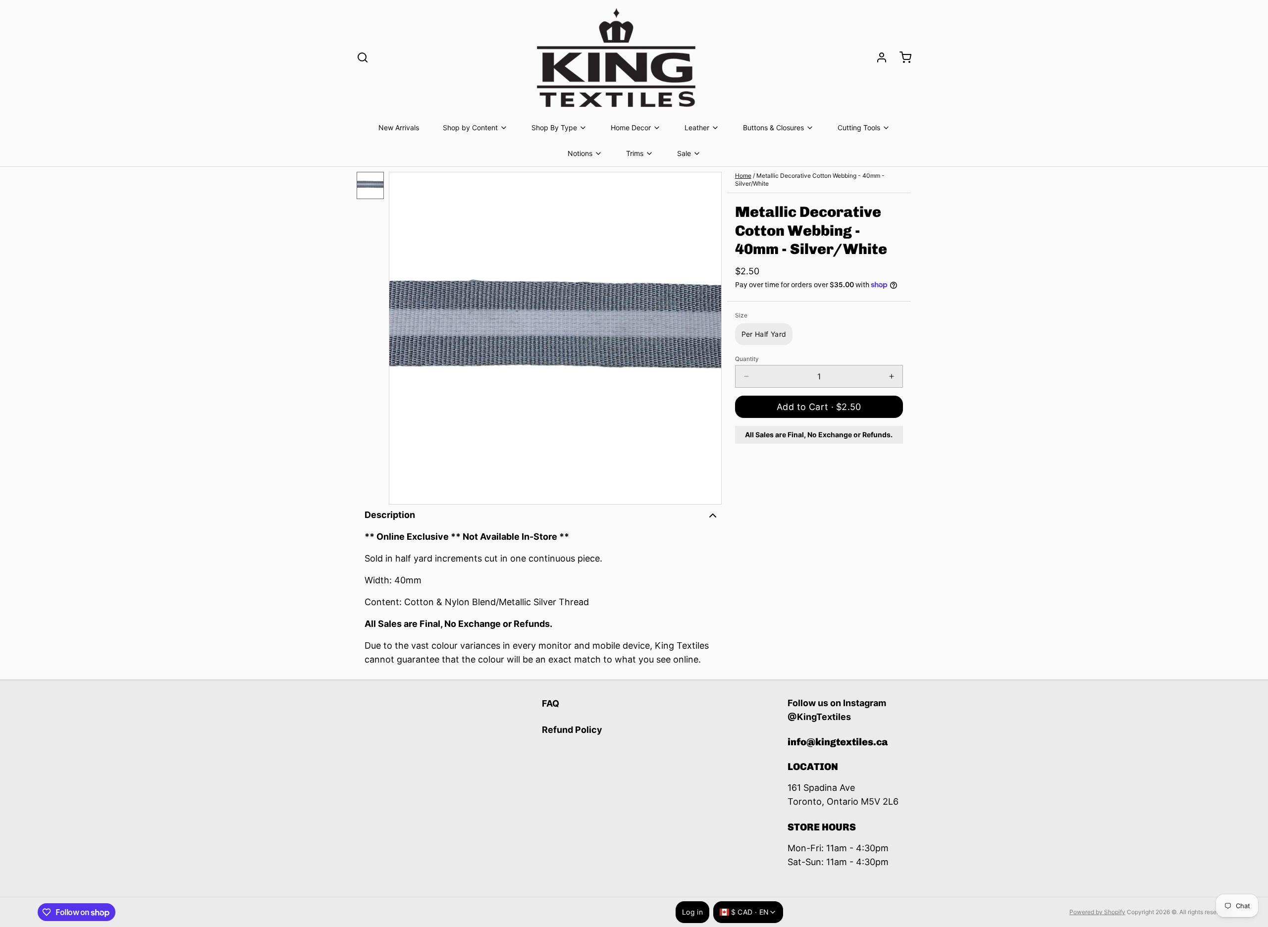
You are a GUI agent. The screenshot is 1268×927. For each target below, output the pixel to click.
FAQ (550, 703)
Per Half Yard (764, 334)
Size (741, 315)
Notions (580, 153)
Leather (697, 127)
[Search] (363, 57)
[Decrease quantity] (746, 376)
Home (743, 175)
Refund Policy (572, 729)
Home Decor (631, 127)
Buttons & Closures (773, 127)
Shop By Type (554, 127)
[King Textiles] (616, 57)
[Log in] (878, 57)
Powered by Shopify (1097, 912)
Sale (684, 153)
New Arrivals (398, 127)
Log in (692, 912)
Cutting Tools (859, 127)
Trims (634, 153)
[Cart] (901, 57)
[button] (819, 407)
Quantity (747, 358)
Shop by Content (470, 127)
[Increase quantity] (891, 376)
